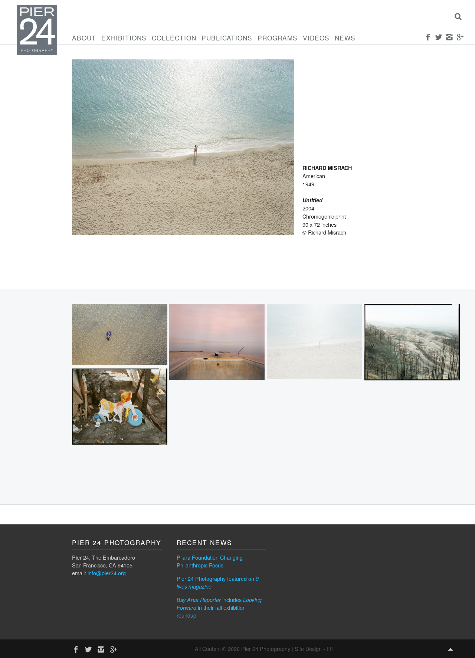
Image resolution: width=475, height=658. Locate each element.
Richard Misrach (327, 167)
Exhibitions (124, 37)
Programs (278, 37)
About (84, 37)
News (345, 37)
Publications (227, 37)
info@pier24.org (107, 573)
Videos (316, 37)
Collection (174, 37)
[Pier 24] (37, 53)
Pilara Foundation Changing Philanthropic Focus (210, 561)
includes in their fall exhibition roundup (219, 607)
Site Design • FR (314, 648)
